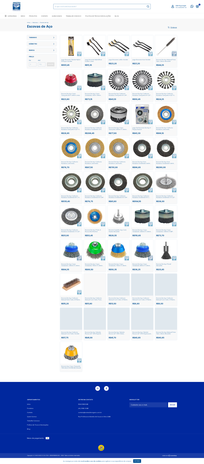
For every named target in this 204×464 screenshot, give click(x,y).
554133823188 (83, 404)
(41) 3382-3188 (83, 408)
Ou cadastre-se (181, 7)
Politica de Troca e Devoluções (98, 16)
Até (39, 60)
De (30, 60)
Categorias (12, 16)
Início (23, 16)
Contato (44, 16)
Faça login (182, 5)
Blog (117, 16)
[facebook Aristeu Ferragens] (106, 388)
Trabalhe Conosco (73, 16)
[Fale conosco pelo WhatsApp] (192, 7)
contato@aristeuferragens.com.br (90, 412)
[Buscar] (148, 6)
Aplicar (50, 64)
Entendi (137, 461)
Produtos (33, 16)
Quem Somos (57, 16)
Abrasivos (35, 22)
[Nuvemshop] (169, 456)
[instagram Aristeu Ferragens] (97, 388)
